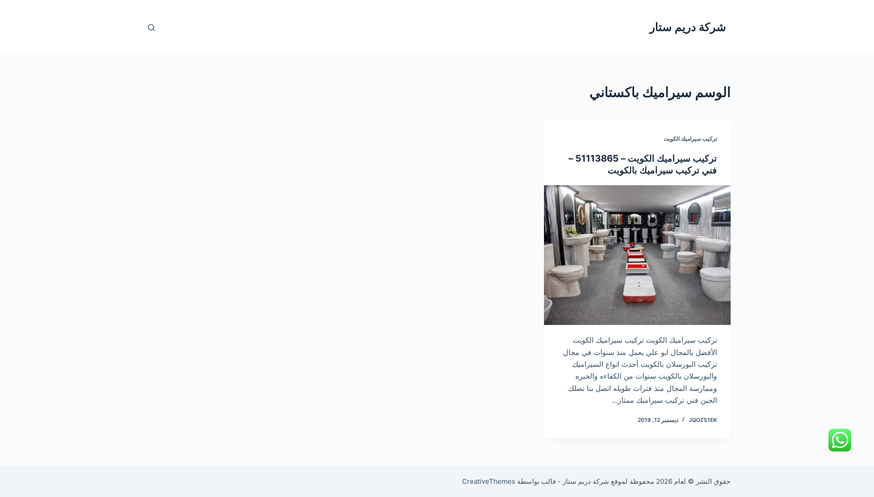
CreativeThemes (488, 481)
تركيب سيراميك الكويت (690, 138)
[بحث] (151, 27)
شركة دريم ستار (688, 27)
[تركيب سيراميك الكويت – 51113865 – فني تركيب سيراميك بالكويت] (637, 255)
